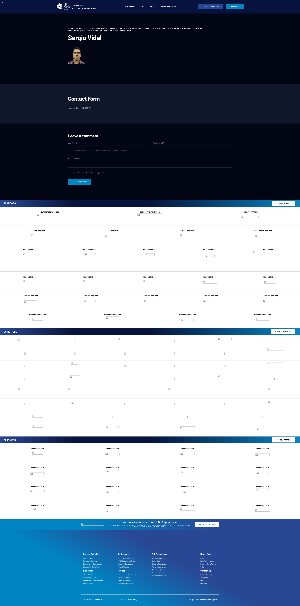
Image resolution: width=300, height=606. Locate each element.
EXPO (142, 7)
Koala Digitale (212, 600)
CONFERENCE (130, 7)
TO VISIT (152, 7)
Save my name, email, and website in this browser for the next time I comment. (99, 151)
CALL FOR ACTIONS (168, 7)
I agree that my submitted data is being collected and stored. (92, 173)
